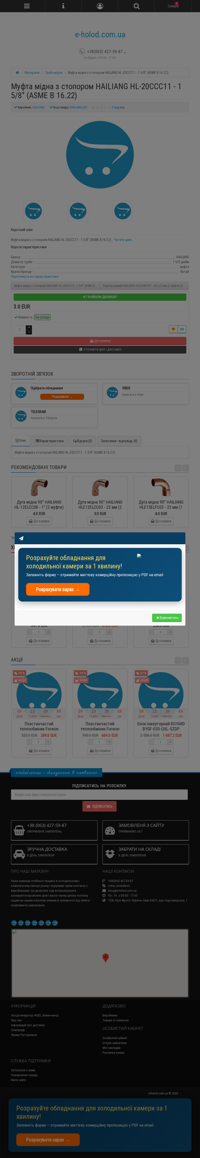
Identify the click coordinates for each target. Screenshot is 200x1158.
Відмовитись (169, 617)
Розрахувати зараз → (58, 589)
